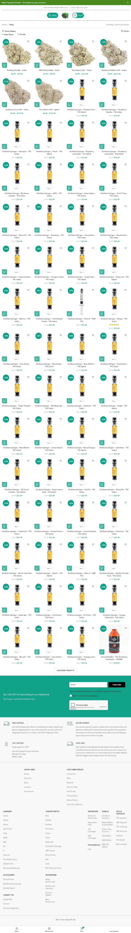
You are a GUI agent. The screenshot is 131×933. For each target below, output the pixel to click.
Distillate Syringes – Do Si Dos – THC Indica (81, 616)
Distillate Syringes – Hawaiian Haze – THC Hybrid (81, 110)
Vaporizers (93, 811)
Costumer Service (75, 769)
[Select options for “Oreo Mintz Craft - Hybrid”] (37, 104)
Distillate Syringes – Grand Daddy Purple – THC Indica (49, 319)
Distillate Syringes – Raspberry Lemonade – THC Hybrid (82, 152)
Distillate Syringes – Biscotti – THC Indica (17, 658)
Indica (5, 815)
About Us (28, 778)
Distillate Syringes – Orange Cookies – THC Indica (49, 278)
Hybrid (5, 820)
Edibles (105, 811)
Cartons (6, 903)
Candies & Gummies (106, 816)
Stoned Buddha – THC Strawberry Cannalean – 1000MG (114, 658)
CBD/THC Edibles (105, 845)
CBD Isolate (50, 850)
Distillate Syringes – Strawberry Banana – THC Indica (114, 110)
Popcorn (6, 855)
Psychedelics (93, 845)
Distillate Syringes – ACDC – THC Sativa (49, 194)
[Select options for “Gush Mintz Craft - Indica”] (69, 65)
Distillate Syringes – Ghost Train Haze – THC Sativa (17, 574)
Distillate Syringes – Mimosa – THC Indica (16, 319)
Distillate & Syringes (54, 846)
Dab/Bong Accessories (12, 883)
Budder (48, 820)
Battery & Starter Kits (92, 816)
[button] (69, 104)
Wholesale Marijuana (11, 868)
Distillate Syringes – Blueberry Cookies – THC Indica (17, 194)
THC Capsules (121, 818)
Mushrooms (51, 875)
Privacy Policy (72, 795)
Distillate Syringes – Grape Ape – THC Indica (16, 616)
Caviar (48, 837)
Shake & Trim (8, 863)
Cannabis (7, 811)
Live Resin (49, 828)
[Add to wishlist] (28, 41)
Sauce (48, 833)
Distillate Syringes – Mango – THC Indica (114, 319)
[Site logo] (65, 15)
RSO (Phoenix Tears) (54, 868)
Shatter (49, 824)
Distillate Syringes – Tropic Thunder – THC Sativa (17, 406)
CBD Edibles (106, 840)
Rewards (70, 782)
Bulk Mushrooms (50, 900)
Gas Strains (7, 828)
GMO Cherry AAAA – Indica (49, 70)
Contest (27, 787)
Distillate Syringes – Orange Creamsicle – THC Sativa (114, 616)
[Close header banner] (128, 2)
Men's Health (121, 844)
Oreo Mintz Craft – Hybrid (49, 109)
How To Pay (71, 791)
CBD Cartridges (92, 836)
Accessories (9, 875)
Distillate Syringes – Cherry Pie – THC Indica (114, 490)
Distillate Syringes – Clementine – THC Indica (81, 236)
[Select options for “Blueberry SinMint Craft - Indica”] (101, 65)
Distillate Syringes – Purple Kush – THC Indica (114, 365)
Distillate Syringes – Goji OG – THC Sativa (81, 490)
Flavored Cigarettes (11, 908)
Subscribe (117, 684)
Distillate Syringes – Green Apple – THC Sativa (81, 194)
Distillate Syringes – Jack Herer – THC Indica (114, 448)
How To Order (72, 787)
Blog (26, 782)
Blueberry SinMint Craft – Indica (114, 70)
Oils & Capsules (120, 812)
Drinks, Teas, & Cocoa (107, 830)
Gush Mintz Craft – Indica (82, 70)
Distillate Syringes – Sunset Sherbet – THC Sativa (81, 532)
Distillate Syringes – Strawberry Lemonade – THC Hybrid (114, 152)
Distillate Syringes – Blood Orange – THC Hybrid (81, 448)
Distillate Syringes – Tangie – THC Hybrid (114, 406)
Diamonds (49, 842)
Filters (126, 31)
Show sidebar (10, 31)
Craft (5, 833)
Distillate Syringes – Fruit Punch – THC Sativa (49, 616)
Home (4, 24)
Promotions (29, 791)
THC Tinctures (121, 826)
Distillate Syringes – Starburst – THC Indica (81, 406)
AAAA (5, 837)
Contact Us (71, 774)
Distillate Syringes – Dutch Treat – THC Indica (114, 194)
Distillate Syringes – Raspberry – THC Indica (49, 236)
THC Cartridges (92, 830)
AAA (4, 842)
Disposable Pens (92, 823)
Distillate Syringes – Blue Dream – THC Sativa (49, 365)
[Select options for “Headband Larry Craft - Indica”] (4, 104)
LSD (89, 849)
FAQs (69, 778)
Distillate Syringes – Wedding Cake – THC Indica (49, 406)
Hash (48, 863)
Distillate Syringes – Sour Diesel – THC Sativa (16, 365)
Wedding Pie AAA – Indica (17, 70)
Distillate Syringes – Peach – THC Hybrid (49, 152)
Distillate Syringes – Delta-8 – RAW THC (82, 319)
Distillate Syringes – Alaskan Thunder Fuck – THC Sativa (114, 574)
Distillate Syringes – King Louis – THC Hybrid (114, 278)
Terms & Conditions (74, 804)
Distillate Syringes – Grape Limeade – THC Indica (17, 278)
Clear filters (8, 34)
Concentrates (52, 811)
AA (4, 846)
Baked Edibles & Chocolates (107, 823)
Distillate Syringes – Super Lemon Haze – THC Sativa (49, 490)
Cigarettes (8, 895)
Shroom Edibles (49, 893)
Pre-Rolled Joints (10, 859)
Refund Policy (72, 800)
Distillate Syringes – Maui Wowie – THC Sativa (16, 448)
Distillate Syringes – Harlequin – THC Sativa (16, 152)
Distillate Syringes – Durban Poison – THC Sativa (49, 532)
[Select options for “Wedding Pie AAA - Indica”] (4, 65)
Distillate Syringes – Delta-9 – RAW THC (82, 574)
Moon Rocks (51, 855)
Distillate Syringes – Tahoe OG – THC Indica (16, 236)
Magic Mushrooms (50, 880)
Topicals (119, 835)
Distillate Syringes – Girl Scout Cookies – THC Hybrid (17, 490)
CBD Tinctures (121, 831)
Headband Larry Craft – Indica (16, 109)
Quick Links (29, 769)
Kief (47, 859)
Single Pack (7, 899)
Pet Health (120, 840)
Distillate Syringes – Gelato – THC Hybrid (49, 574)
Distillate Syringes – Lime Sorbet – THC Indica (49, 658)
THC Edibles (106, 835)
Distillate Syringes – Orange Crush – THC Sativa (81, 658)
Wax (47, 815)
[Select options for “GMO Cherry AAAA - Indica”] (37, 65)
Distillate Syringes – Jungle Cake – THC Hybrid (81, 278)
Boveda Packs (8, 879)
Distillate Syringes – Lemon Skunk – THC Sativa (49, 448)
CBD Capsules (121, 822)
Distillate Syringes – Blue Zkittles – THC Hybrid (82, 365)
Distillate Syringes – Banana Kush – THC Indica (114, 236)
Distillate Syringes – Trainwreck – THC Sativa (17, 532)
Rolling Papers (9, 888)
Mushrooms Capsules (50, 887)
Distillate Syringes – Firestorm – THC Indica (114, 532)
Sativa (5, 824)
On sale (22, 34)
